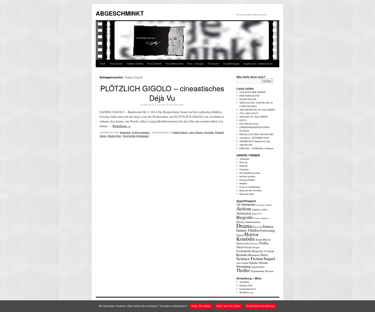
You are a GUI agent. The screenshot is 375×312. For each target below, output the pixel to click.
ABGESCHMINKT (120, 13)
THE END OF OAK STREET (253, 116)
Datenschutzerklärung (260, 306)
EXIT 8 (242, 120)
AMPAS (264, 209)
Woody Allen (114, 135)
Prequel (256, 247)
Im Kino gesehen (141, 132)
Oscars (248, 247)
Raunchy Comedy (263, 251)
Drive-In (243, 162)
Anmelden (244, 281)
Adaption (256, 209)
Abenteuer (248, 204)
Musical (240, 243)
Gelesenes (244, 169)
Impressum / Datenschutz (258, 63)
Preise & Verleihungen (249, 186)
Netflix (264, 243)
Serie (238, 262)
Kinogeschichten (247, 179)
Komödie (209, 132)
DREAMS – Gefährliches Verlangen (256, 148)
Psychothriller (244, 251)
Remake (242, 254)
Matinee (243, 183)
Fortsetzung (267, 230)
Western (269, 271)
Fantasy (268, 226)
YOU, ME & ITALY (249, 113)
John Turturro (196, 132)
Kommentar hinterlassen (136, 135)
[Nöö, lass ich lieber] (370, 306)
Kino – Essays (195, 63)
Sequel (269, 258)
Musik (248, 243)
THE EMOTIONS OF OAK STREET (257, 109)
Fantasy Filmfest (248, 230)
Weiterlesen (121, 126)
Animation (243, 213)
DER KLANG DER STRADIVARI (256, 134)
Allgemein (125, 132)
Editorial (243, 165)
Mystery (254, 243)
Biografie (244, 217)
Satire (264, 255)
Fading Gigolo (180, 132)
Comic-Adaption (261, 218)
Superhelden (258, 267)
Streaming (243, 266)
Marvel (267, 239)
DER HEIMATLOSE (249, 95)
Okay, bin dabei (201, 306)
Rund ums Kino (246, 193)
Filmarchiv (213, 63)
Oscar (239, 247)
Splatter (253, 263)
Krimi (259, 239)
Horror (251, 234)
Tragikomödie (257, 271)
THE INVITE (245, 144)
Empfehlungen (231, 63)
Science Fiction (249, 258)
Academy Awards (264, 204)
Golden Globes (135, 63)
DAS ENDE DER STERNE (252, 92)
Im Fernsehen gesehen (249, 172)
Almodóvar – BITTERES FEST (254, 137)
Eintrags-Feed (245, 285)
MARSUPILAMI (247, 99)
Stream (263, 263)
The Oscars (116, 63)
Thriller (243, 270)
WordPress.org (246, 292)
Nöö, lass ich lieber (228, 306)
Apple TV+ (257, 213)
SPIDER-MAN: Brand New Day (254, 141)
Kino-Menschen (174, 63)
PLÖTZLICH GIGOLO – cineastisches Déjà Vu (162, 93)
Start (102, 63)
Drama (244, 225)
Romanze (254, 255)
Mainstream (179, 105)
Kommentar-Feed (247, 288)
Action (243, 208)
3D (238, 205)
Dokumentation (253, 222)
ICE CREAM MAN (248, 123)
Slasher (245, 262)
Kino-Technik (154, 63)
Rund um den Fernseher (250, 190)
